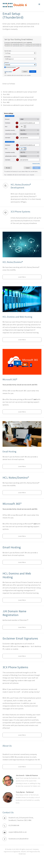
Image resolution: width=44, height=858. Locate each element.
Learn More (22, 277)
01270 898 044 (14, 825)
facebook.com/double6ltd (18, 839)
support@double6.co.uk (18, 832)
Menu (39, 4)
